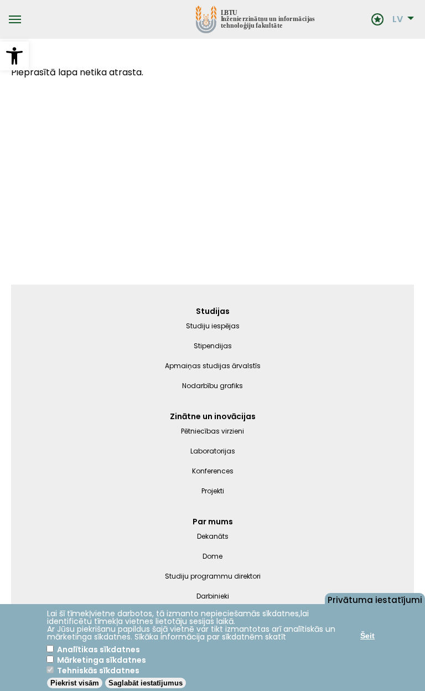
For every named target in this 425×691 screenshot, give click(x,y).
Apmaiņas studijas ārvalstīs (213, 365)
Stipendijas (213, 345)
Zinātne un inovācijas (213, 416)
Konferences (213, 471)
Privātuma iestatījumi (375, 599)
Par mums (213, 521)
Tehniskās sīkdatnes (98, 670)
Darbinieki (212, 596)
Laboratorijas (212, 451)
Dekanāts (213, 536)
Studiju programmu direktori (213, 576)
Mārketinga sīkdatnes (101, 660)
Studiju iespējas (213, 326)
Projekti (212, 491)
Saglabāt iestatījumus (145, 683)
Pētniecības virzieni (212, 431)
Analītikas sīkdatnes (98, 649)
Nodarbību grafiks (212, 385)
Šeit (367, 635)
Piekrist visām (74, 683)
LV (397, 19)
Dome (212, 556)
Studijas (213, 311)
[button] (14, 56)
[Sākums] (196, 19)
